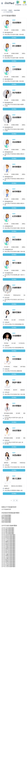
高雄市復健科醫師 (6, 522)
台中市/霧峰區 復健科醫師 (8, 541)
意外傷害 (18, 413)
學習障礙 (6, 320)
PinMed (5, 10)
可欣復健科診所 (9, 272)
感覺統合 (24, 30)
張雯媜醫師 (16, 455)
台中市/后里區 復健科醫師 (8, 546)
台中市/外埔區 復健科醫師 (8, 565)
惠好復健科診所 (9, 32)
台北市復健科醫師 (6, 515)
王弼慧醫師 (16, 69)
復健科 (10, 10)
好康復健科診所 (9, 226)
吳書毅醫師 (16, 287)
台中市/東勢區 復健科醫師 (8, 548)
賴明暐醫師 (16, 191)
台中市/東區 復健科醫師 (7, 529)
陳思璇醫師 (16, 239)
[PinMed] (9, 3)
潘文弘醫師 (16, 478)
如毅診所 (7, 488)
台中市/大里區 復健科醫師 (8, 540)
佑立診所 (7, 297)
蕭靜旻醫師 (16, 312)
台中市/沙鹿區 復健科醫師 (8, 558)
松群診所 (7, 369)
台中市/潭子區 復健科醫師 (8, 552)
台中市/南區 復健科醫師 (7, 530)
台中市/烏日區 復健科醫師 (8, 543)
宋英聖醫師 (16, 359)
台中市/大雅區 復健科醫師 (8, 554)
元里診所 (7, 322)
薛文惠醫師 (16, 46)
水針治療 (6, 30)
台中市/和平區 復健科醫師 (8, 550)
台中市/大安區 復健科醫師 (8, 566)
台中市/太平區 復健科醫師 (8, 539)
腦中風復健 (23, 366)
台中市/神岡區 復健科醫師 (8, 555)
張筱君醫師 (16, 430)
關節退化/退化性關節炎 (16, 486)
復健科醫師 (17, 10)
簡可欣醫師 (16, 263)
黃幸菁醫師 (16, 406)
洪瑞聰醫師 (16, 336)
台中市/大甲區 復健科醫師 (8, 564)
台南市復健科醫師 (6, 520)
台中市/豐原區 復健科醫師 (8, 544)
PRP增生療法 (7, 295)
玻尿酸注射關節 (15, 30)
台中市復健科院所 (6, 509)
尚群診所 (7, 415)
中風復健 (15, 366)
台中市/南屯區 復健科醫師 (8, 537)
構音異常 (15, 390)
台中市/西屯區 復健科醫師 (8, 536)
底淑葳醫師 (16, 22)
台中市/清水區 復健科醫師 (8, 562)
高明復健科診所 (9, 152)
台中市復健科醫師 (6, 519)
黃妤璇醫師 (16, 92)
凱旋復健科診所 (9, 102)
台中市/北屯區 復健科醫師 (8, 535)
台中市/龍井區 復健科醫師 (8, 559)
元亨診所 (7, 392)
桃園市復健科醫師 (6, 518)
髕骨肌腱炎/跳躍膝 (8, 413)
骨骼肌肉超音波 (16, 295)
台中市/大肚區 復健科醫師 (8, 557)
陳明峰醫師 (16, 167)
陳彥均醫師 (16, 382)
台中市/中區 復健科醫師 (7, 528)
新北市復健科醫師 (6, 516)
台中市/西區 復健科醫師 (7, 532)
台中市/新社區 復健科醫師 (8, 551)
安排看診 (14, 37)
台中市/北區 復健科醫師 (7, 533)
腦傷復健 (22, 390)
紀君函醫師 (16, 216)
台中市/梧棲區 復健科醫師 (8, 561)
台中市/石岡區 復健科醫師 (8, 547)
